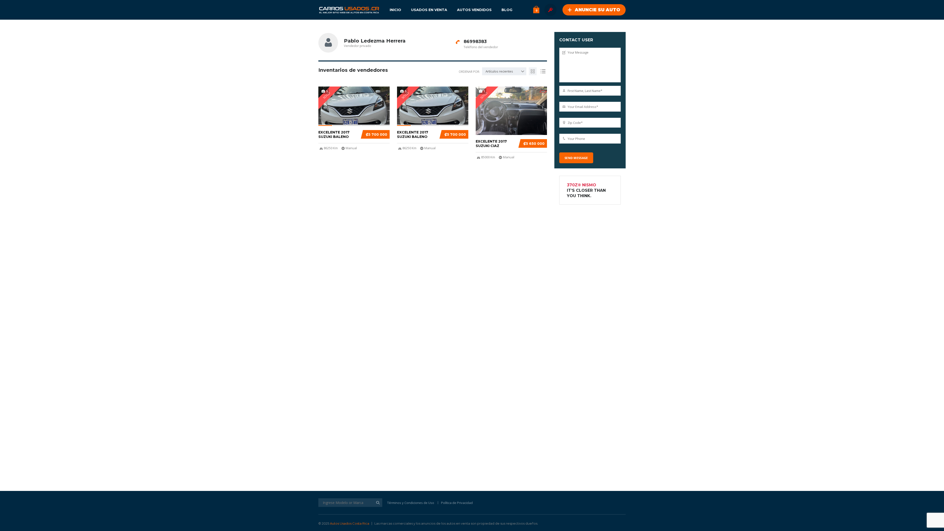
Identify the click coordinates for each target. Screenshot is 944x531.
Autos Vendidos (474, 10)
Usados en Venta (429, 10)
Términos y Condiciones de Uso (410, 503)
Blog (507, 10)
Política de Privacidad (457, 503)
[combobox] (504, 71)
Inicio (395, 10)
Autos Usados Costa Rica (349, 523)
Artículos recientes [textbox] (499, 71)
